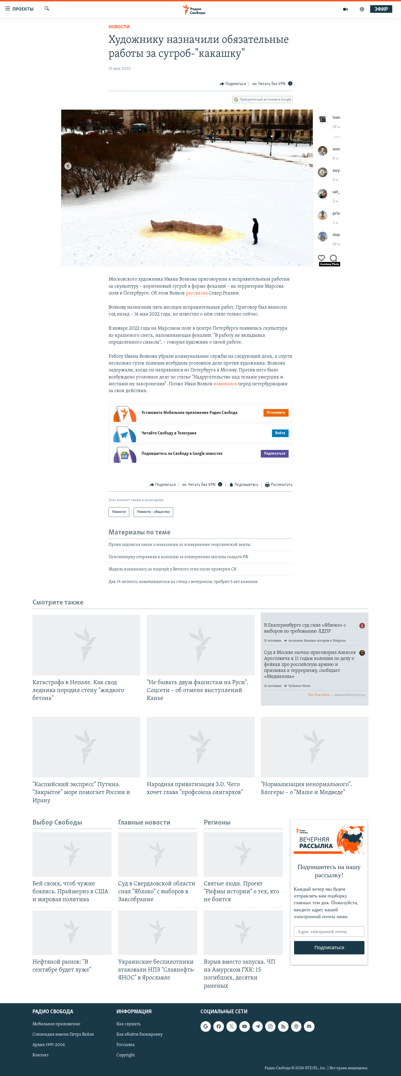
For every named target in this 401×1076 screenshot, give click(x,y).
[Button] (233, 84)
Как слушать (128, 1024)
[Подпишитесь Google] (205, 1026)
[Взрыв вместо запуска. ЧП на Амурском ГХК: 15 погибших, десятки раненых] (243, 932)
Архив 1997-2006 (48, 1045)
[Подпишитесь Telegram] (257, 1026)
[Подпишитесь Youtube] (244, 1026)
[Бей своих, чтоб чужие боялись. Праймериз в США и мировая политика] (72, 854)
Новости (119, 27)
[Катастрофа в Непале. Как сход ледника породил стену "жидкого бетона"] (86, 645)
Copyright (125, 1055)
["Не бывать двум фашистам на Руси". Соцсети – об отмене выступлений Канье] (201, 645)
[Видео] (345, 9)
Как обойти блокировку (139, 1034)
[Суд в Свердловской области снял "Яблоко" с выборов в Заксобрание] (157, 854)
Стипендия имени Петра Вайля (63, 1034)
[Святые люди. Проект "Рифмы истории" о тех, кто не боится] (243, 854)
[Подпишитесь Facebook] (218, 1026)
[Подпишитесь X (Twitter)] (231, 1026)
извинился (225, 384)
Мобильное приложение (56, 1024)
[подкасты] (362, 9)
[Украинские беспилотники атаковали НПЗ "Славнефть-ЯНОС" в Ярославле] (157, 932)
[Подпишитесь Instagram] (270, 1026)
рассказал (197, 293)
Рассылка (125, 1045)
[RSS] (283, 1026)
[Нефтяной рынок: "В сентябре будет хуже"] (72, 932)
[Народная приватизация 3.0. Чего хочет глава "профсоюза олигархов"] (201, 747)
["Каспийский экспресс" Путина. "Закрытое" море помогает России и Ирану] (86, 747)
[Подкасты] (296, 1026)
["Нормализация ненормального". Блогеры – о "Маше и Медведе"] (315, 747)
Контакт (40, 1055)
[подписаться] (309, 1026)
